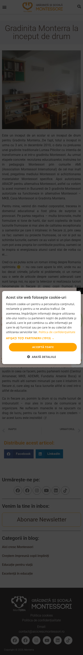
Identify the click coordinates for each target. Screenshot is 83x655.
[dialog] (41, 327)
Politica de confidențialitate (57, 332)
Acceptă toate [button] (43, 347)
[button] (41, 338)
